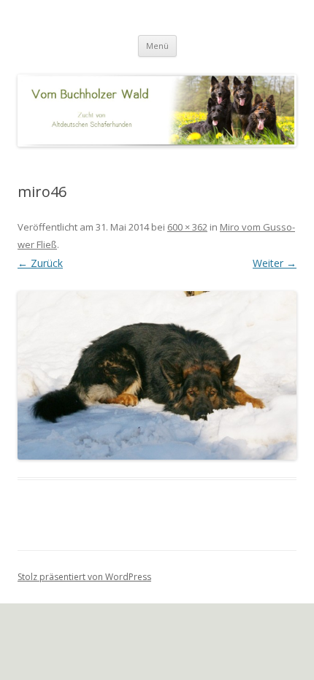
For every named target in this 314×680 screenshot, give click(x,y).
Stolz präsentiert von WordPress (84, 577)
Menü (157, 45)
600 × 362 (187, 226)
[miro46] (157, 375)
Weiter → (274, 263)
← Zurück (40, 263)
